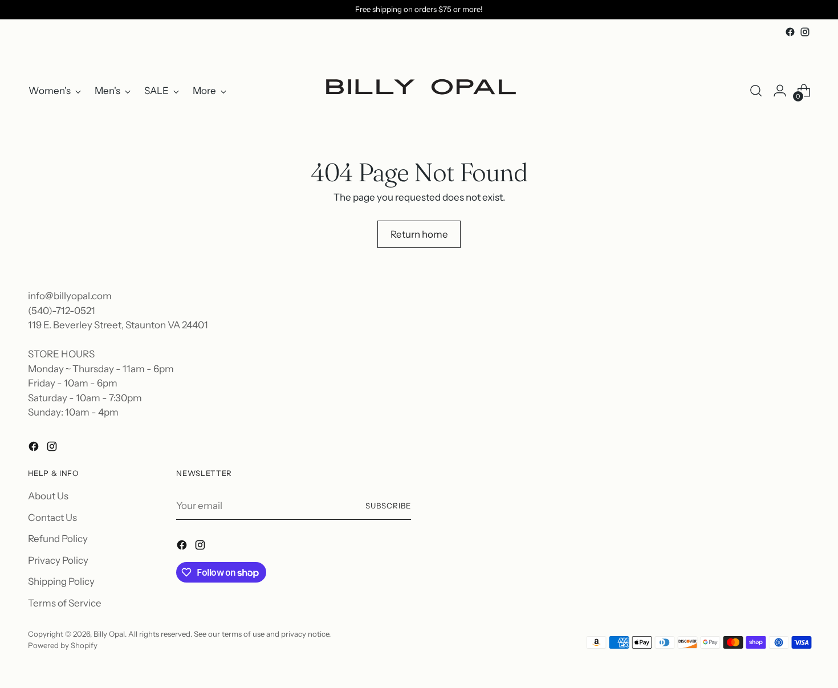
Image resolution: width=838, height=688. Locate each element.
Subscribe (388, 505)
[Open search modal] (756, 90)
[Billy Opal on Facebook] (790, 32)
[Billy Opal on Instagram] (805, 32)
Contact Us (52, 517)
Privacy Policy (58, 560)
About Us (48, 496)
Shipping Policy (61, 581)
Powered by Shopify (62, 645)
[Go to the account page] (779, 90)
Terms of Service (64, 603)
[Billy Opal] (419, 91)
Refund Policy (58, 538)
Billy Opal (109, 633)
